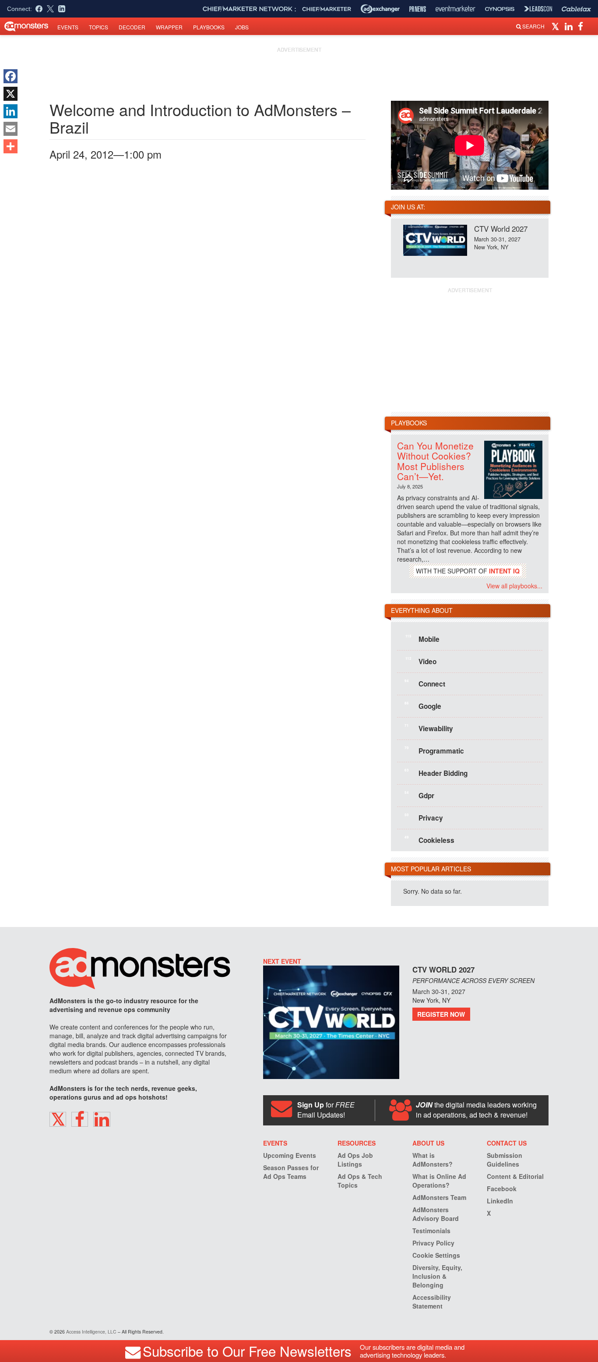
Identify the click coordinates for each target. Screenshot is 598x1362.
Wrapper (169, 27)
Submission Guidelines (504, 1159)
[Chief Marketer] (326, 9)
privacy (424, 817)
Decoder (132, 27)
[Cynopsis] (499, 9)
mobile (422, 638)
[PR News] (417, 9)
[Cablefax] (576, 9)
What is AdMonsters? (432, 1159)
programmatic (434, 750)
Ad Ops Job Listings (355, 1159)
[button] (556, 25)
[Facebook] (10, 76)
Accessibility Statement (431, 1301)
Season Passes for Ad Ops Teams (291, 1172)
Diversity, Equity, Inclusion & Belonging (437, 1276)
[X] (10, 94)
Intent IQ (504, 570)
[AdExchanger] (380, 8)
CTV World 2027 (501, 228)
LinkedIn (500, 1200)
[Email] (10, 129)
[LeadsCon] (538, 8)
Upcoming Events (289, 1155)
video (420, 661)
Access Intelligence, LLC (91, 1331)
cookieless (429, 840)
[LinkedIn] (10, 111)
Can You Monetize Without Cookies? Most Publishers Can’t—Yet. (435, 460)
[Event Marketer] (455, 9)
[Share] (10, 146)
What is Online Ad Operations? (439, 1180)
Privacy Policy (433, 1242)
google (423, 705)
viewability (429, 728)
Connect (425, 683)
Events (67, 27)
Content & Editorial (515, 1176)
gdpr (419, 795)
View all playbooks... (514, 585)
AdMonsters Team (439, 1197)
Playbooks (209, 27)
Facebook (502, 1188)
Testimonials (431, 1230)
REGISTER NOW (441, 1014)
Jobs (242, 27)
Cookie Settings (436, 1255)
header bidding (436, 773)
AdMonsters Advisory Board (435, 1214)
